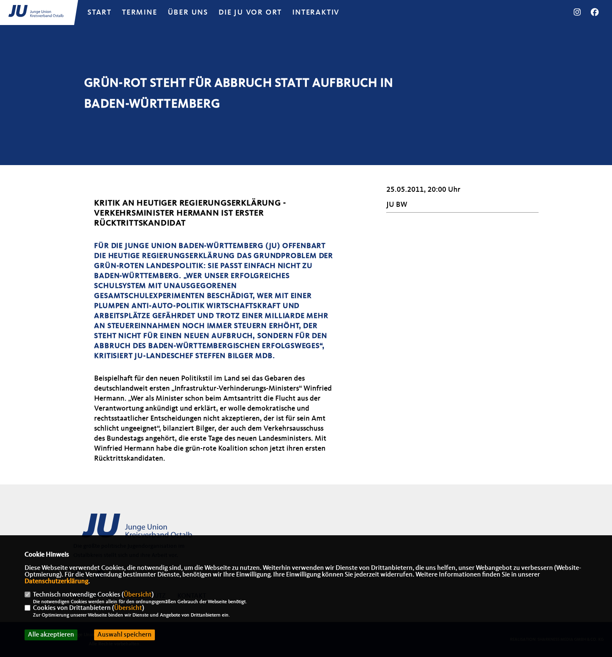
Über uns (188, 12)
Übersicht (138, 595)
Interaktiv (316, 12)
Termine (139, 12)
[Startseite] (138, 530)
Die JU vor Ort (250, 12)
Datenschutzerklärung (56, 581)
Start (99, 12)
